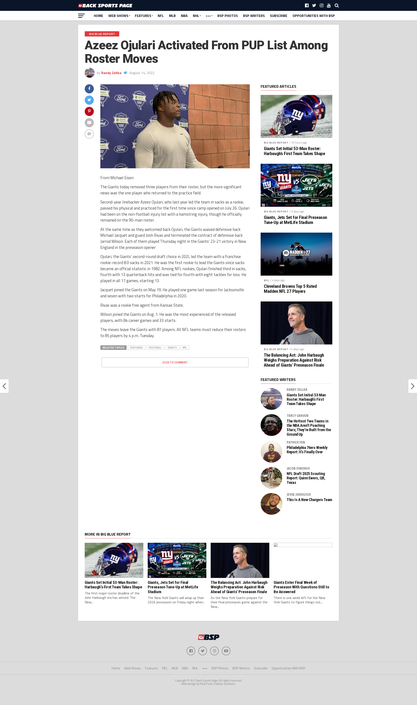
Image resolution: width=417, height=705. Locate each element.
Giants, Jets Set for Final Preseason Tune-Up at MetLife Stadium (295, 220)
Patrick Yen (296, 442)
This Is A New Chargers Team (309, 500)
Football (155, 347)
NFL (161, 15)
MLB (172, 15)
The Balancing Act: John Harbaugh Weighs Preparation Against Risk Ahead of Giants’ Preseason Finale (294, 360)
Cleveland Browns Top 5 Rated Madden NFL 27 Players (290, 289)
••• (208, 15)
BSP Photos (227, 15)
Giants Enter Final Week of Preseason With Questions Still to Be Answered (301, 587)
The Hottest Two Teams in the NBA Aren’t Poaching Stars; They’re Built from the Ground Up (309, 428)
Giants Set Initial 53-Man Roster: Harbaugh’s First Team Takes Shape (294, 151)
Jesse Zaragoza (299, 494)
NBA (184, 15)
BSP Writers (254, 15)
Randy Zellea (111, 72)
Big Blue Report (276, 143)
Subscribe (278, 15)
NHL (196, 15)
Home (98, 15)
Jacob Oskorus (298, 468)
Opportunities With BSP (314, 15)
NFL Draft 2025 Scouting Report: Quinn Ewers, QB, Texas (306, 478)
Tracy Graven (297, 415)
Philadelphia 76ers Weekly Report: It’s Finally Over (307, 449)
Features (143, 15)
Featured (136, 347)
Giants (172, 347)
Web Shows (118, 15)
